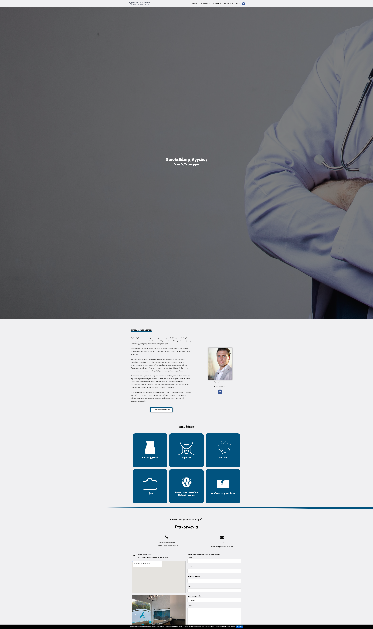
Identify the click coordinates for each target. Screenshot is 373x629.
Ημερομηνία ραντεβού (194, 596)
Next (183, 615)
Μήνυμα (190, 606)
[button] (161, 409)
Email (189, 586)
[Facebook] (220, 392)
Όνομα (190, 557)
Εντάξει (239, 626)
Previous (135, 615)
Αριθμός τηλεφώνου (194, 576)
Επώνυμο (190, 567)
